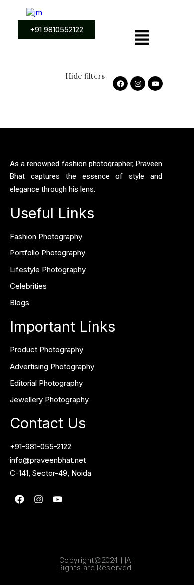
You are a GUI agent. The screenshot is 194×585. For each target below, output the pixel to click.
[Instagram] (137, 83)
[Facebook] (120, 83)
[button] (142, 38)
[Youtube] (155, 83)
